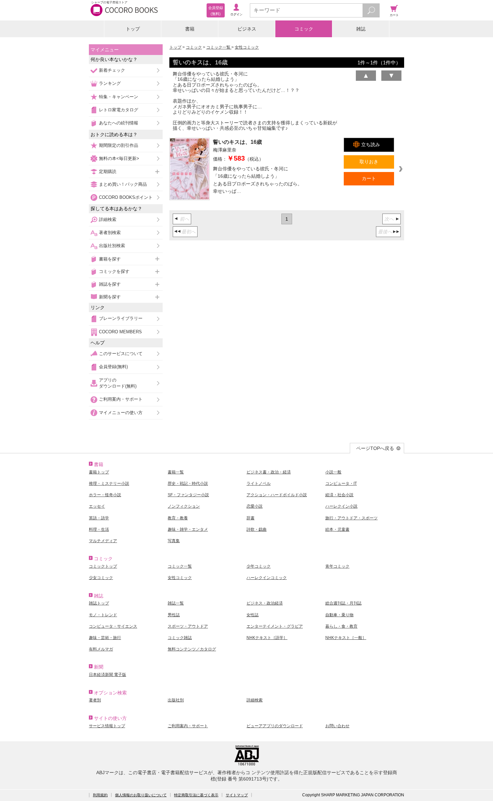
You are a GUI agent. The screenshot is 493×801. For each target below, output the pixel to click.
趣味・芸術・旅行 (105, 637)
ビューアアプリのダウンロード (274, 726)
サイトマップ (237, 795)
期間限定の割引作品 (118, 145)
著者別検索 (110, 232)
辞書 (250, 518)
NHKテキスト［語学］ (266, 637)
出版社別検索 (112, 245)
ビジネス (246, 29)
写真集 (174, 540)
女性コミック (247, 47)
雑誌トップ (99, 603)
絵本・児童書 (337, 529)
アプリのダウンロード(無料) (117, 383)
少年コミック (258, 566)
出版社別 (176, 700)
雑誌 (361, 29)
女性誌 (252, 615)
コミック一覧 (218, 47)
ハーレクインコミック (266, 577)
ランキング (110, 83)
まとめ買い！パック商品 (123, 184)
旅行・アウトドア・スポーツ (351, 518)
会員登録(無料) (113, 366)
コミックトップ (103, 566)
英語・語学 (99, 518)
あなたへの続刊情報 (118, 122)
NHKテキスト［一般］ (345, 637)
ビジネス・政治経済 (264, 603)
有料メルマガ (101, 649)
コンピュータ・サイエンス (113, 626)
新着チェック (112, 70)
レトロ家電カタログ (118, 109)
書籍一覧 (176, 472)
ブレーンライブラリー (121, 318)
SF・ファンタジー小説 (188, 495)
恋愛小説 (254, 506)
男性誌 (174, 615)
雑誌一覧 (176, 603)
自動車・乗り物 (339, 615)
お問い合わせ (337, 726)
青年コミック (337, 566)
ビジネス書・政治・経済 (268, 472)
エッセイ (97, 506)
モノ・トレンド (103, 615)
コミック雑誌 (180, 637)
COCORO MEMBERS (120, 331)
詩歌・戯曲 (256, 529)
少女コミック (101, 577)
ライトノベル (258, 483)
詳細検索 (107, 219)
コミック (303, 29)
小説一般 (333, 472)
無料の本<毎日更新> (119, 158)
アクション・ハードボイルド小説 (276, 495)
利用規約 (100, 795)
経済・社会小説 (339, 495)
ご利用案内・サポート (121, 399)
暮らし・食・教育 (341, 626)
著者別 (95, 700)
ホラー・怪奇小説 (105, 495)
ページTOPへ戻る (375, 448)
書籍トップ (99, 472)
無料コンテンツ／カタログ (192, 649)
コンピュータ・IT (341, 483)
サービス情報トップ (107, 726)
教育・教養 (178, 518)
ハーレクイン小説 (341, 506)
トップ (133, 29)
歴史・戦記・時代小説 (188, 483)
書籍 (190, 29)
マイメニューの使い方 (121, 412)
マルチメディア (103, 540)
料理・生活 (99, 529)
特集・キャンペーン (118, 96)
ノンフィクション (184, 506)
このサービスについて (121, 353)
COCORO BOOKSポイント (126, 197)
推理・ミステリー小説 (109, 483)
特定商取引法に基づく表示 (196, 795)
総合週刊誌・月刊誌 (343, 603)
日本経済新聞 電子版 (107, 674)
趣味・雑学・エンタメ (188, 529)
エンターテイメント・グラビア (274, 626)
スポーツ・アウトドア (188, 626)
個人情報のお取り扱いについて (141, 795)
